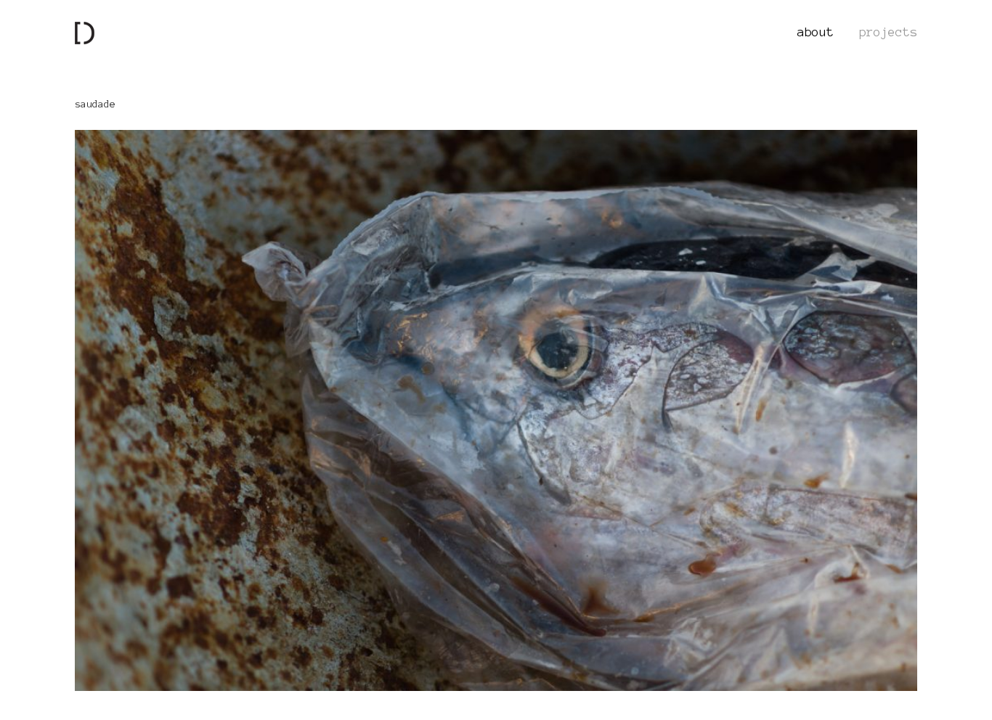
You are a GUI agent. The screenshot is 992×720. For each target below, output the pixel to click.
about (815, 31)
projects (888, 31)
